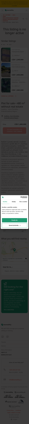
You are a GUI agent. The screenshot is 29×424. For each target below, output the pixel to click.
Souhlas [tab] (5, 201)
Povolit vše (14, 220)
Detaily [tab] (14, 201)
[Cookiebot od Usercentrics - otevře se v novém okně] (20, 197)
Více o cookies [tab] (23, 201)
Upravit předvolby (13, 225)
